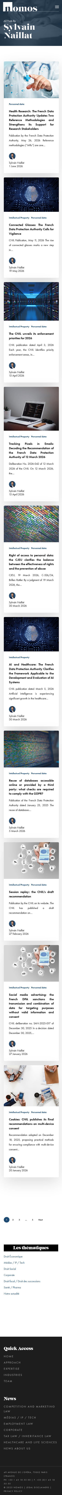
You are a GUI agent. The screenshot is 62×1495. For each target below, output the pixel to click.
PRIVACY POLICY (13, 1491)
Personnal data (16, 104)
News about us (17, 1448)
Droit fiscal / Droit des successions (22, 1281)
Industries (13, 1375)
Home (9, 1356)
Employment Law (18, 1424)
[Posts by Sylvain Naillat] (13, 156)
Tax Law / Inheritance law (27, 1436)
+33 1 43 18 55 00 (19, 1479)
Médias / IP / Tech (14, 1262)
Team (8, 1381)
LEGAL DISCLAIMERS (37, 1487)
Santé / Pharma (12, 1287)
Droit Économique (13, 1256)
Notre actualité (11, 1293)
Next (40, 1219)
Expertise (12, 1369)
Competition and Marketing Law (29, 1409)
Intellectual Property (19, 217)
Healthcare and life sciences (30, 1442)
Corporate (9, 1275)
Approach (12, 1362)
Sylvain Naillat (16, 163)
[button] (57, 6)
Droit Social (10, 1269)
